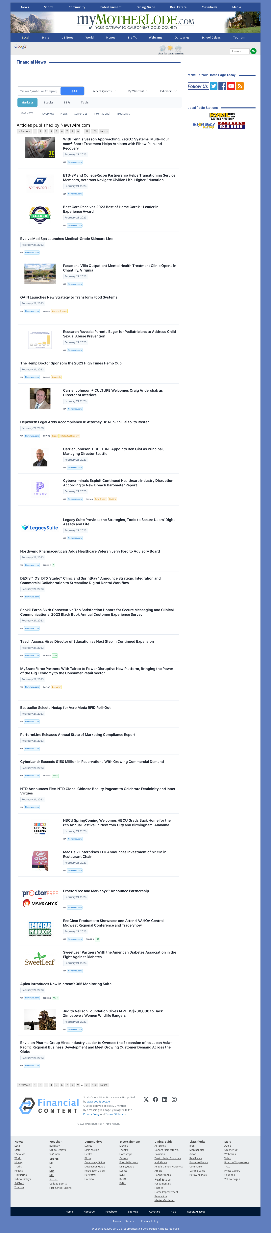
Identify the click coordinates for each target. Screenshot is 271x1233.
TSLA (55, 775)
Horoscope (126, 1154)
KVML (122, 1175)
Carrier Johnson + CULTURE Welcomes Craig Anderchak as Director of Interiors (113, 392)
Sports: (54, 1159)
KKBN (122, 1183)
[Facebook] (155, 1105)
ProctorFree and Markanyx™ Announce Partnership (106, 891)
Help (173, 1211)
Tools (85, 102)
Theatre (124, 1150)
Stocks (49, 102)
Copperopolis (163, 1175)
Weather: (55, 1141)
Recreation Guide (95, 1170)
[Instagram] (174, 1105)
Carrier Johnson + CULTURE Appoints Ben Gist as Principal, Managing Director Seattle (113, 451)
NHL (51, 1175)
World (90, 37)
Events (88, 1145)
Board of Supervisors (236, 1162)
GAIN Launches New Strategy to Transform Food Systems (68, 297)
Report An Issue (196, 1211)
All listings (160, 1145)
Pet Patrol (90, 1175)
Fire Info (89, 1179)
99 (87, 131)
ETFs (67, 102)
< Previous (24, 131)
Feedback (111, 1211)
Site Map (133, 1211)
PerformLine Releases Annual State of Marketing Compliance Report (78, 734)
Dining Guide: (164, 1141)
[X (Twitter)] (146, 1105)
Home (69, 1211)
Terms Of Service (116, 1114)
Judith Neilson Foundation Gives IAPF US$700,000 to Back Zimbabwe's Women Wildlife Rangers (113, 1013)
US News (67, 37)
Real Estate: (163, 1179)
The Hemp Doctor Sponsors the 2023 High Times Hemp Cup (71, 363)
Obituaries (182, 37)
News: (18, 1141)
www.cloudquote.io (98, 1101)
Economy (56, 687)
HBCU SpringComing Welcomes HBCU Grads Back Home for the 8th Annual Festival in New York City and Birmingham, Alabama (117, 822)
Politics (18, 1170)
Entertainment (111, 7)
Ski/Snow (54, 1154)
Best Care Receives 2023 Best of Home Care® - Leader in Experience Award (111, 209)
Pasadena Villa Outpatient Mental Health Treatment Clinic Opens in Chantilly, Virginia (119, 268)
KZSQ (122, 1179)
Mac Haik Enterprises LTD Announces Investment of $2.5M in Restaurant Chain (114, 854)
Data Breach (100, 499)
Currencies (80, 113)
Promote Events (198, 1162)
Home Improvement (166, 1192)
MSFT (55, 998)
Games (123, 1158)
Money (110, 37)
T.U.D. (227, 1166)
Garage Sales (197, 1170)
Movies (123, 1145)
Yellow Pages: (232, 1179)
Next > (104, 131)
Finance (159, 1188)
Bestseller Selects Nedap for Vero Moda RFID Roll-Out (65, 707)
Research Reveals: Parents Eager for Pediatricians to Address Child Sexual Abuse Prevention (119, 334)
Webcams (155, 37)
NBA (51, 1171)
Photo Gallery (232, 1170)
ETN (55, 655)
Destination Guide (95, 1166)
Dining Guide (146, 7)
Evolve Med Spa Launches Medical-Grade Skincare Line (66, 239)
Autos (192, 1154)
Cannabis (56, 377)
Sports (49, 7)
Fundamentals (163, 1183)
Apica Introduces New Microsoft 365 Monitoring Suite (65, 984)
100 (94, 131)
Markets (27, 102)
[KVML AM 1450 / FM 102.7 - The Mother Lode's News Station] (222, 115)
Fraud (55, 436)
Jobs (191, 1145)
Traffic (132, 37)
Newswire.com (75, 162)
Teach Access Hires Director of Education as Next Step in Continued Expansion (87, 641)
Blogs (88, 1158)
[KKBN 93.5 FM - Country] (231, 124)
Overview (48, 113)
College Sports (58, 1183)
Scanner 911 (231, 1150)
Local (25, 37)
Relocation (161, 1196)
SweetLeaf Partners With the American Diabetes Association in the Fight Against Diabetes (119, 954)
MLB (51, 1167)
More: (228, 1141)
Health (88, 1154)
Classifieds (209, 7)
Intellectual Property (70, 436)
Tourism (239, 37)
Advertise (154, 1211)
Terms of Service (124, 1221)
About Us (89, 1211)
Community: (93, 1141)
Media (236, 7)
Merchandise (197, 1150)
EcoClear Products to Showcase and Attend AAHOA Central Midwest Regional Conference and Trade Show (113, 923)
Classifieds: (197, 1141)
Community (77, 7)
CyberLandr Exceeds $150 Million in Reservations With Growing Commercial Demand (92, 762)
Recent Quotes (102, 91)
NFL (51, 1163)
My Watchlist (136, 91)
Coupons (229, 1175)
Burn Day (54, 1145)
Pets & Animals (198, 1175)
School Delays (211, 37)
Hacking (112, 499)
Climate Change (59, 311)
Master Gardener (165, 1200)
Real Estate (178, 7)
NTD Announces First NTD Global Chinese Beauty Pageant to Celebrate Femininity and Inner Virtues (97, 791)
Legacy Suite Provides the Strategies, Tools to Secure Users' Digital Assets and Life (120, 522)
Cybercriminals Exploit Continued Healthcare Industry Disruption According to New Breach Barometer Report (118, 482)
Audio (227, 1145)
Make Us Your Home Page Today (211, 75)
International (102, 113)
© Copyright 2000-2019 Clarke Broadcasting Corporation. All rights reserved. (136, 1228)
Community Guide (95, 1162)
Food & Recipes (128, 1162)
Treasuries (123, 113)
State (45, 37)
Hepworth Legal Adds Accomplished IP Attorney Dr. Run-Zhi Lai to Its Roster (84, 422)
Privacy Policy (91, 1114)
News (25, 7)
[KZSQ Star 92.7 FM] (202, 124)
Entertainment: (130, 1141)
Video (227, 1158)
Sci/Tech (19, 1183)
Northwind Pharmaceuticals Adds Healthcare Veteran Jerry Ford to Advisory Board (90, 551)
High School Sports (60, 1188)
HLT (97, 939)
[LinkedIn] (165, 1105)
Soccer (53, 1179)
